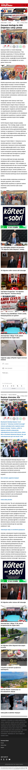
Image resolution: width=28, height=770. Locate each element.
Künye (2, 742)
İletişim (2, 747)
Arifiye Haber (4, 22)
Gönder (14, 388)
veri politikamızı (16, 768)
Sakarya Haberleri (12, 394)
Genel (9, 22)
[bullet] (14, 386)
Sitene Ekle (3, 745)
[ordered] (11, 386)
